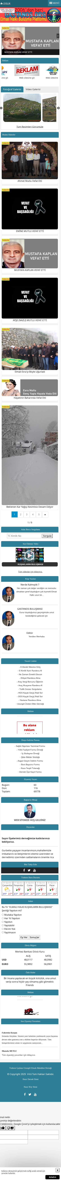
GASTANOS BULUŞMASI (29, 608)
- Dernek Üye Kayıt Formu (30, 772)
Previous (3, 37)
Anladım (52, 1177)
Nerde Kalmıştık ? (30, 584)
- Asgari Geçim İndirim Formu (30, 761)
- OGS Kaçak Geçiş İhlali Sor (30, 696)
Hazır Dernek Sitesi (30, 1079)
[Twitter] (29, 870)
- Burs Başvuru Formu (30, 764)
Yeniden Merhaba (37, 636)
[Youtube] (34, 870)
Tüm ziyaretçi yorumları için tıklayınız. (19, 1055)
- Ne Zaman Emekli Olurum (30, 674)
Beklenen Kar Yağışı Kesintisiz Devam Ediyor (29, 506)
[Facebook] (25, 870)
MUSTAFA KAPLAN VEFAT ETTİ (30, 270)
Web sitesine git (18, 77)
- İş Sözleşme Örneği (29, 753)
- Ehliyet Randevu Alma (29, 678)
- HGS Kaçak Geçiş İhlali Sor (30, 693)
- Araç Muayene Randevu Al (29, 685)
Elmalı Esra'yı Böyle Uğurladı (30, 371)
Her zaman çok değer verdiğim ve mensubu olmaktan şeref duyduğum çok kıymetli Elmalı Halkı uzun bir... (36, 591)
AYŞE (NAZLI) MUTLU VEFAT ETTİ (30, 320)
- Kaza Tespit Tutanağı (30, 768)
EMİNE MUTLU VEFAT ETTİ (30, 231)
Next (58, 37)
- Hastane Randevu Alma (30, 700)
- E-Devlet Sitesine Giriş (29, 667)
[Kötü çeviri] (10, 1128)
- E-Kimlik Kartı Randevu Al (30, 671)
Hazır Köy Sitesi (30, 1087)
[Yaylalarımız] (22, 108)
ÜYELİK (6, 3)
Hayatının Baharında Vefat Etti (30, 397)
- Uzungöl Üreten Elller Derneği (30, 704)
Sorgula (47, 535)
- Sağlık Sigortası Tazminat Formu (30, 746)
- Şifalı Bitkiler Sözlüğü (30, 757)
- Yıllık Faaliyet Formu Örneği (30, 750)
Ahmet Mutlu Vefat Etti (30, 180)
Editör (30, 633)
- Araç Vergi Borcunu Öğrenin (30, 682)
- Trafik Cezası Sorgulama (30, 689)
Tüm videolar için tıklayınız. (30, 572)
